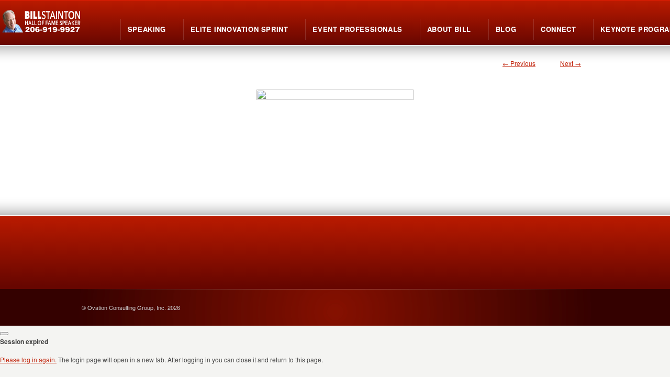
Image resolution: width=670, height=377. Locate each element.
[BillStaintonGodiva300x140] (335, 126)
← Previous (518, 63)
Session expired (24, 341)
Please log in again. (28, 359)
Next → (570, 63)
